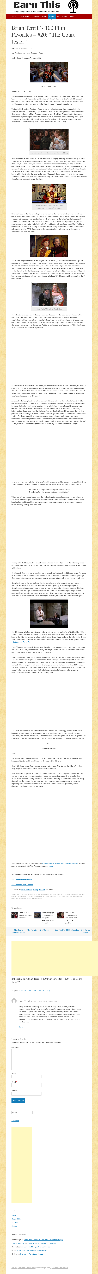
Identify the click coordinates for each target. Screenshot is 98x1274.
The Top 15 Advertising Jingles (31, 1254)
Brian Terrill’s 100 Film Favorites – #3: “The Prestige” (43, 1239)
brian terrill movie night (65, 894)
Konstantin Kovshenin (60, 1267)
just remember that (76, 896)
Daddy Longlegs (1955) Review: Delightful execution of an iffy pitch (48, 917)
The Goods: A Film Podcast (22, 884)
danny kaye (38, 896)
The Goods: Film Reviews (21, 879)
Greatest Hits (16, 1219)
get (60, 896)
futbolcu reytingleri (18, 1243)
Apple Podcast (26, 889)
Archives (14, 1222)
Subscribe (15, 1120)
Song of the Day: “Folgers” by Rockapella (32, 1250)
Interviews (36, 16)
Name (14, 1073)
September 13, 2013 (25, 48)
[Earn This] (37, 5)
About (72, 16)
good (63, 896)
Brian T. (14, 48)
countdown (21, 896)
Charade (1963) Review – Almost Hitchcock (25, 915)
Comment (15, 1047)
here (51, 866)
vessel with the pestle (34, 898)
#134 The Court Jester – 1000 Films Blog (34, 990)
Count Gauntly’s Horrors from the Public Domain (60, 863)
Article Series (24, 16)
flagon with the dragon (50, 896)
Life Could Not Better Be (21, 642)
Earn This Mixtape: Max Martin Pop (37, 1247)
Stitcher (42, 889)
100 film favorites (43, 894)
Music (44, 16)
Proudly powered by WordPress (23, 1267)
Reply (21, 1027)
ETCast (14, 16)
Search (14, 1226)
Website (14, 1090)
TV (58, 16)
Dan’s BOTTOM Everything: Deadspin (42, 1243)
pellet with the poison (18, 898)
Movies (51, 16)
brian (54, 894)
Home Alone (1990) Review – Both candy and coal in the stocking (71, 917)
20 (51, 894)
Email (14, 1082)
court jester (29, 896)
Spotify (35, 889)
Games (64, 16)
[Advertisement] (54, 958)
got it (67, 896)
